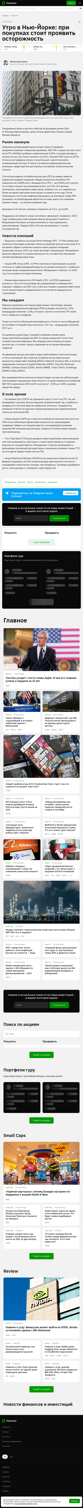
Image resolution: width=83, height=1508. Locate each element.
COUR (64, 875)
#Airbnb (21, 482)
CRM (46, 1356)
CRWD (59, 1356)
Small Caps (9, 926)
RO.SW (60, 834)
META (47, 1379)
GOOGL (54, 730)
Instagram (6, 1486)
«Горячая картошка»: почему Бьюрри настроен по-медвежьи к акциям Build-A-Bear (38, 1193)
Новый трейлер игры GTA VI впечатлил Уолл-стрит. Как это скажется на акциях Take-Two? (37, 785)
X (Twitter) (6, 1481)
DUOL (47, 875)
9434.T (66, 1356)
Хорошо (74, 1501)
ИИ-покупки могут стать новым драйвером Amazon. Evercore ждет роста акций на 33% (21, 805)
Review (8, 863)
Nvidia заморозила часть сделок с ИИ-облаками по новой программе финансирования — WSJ (19, 969)
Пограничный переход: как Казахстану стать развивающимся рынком (20, 1349)
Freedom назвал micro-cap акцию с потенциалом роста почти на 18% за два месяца (21, 1236)
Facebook (6, 1477)
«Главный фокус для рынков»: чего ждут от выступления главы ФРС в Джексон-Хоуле (61, 950)
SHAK (47, 1222)
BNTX (47, 834)
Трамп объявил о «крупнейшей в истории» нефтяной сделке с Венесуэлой (19, 722)
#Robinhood (40, 482)
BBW (8, 1199)
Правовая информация (11, 1441)
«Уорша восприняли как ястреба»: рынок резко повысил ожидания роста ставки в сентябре (58, 805)
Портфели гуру (19, 1070)
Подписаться (70, 493)
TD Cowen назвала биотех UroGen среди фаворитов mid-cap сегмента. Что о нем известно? (61, 1237)
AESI (22, 936)
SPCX (53, 1379)
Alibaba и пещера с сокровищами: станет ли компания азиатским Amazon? (22, 869)
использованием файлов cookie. (26, 1504)
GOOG (47, 730)
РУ (5, 1457)
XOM (20, 730)
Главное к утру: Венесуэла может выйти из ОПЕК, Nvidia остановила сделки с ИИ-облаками (41, 1328)
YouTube (5, 1472)
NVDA (8, 977)
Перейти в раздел (41, 1055)
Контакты (6, 1437)
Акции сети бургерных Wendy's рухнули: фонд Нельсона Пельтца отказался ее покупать (21, 1214)
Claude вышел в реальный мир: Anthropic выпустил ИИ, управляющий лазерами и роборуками (60, 969)
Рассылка (6, 1446)
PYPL (14, 1335)
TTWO (8, 790)
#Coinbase (52, 482)
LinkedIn (5, 1491)
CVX (7, 730)
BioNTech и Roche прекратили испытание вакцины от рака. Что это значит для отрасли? (60, 827)
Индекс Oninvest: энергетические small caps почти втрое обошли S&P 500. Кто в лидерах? (40, 931)
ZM (7, 1376)
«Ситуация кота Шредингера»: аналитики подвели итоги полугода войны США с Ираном (19, 828)
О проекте (6, 1427)
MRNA (53, 834)
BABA (8, 875)
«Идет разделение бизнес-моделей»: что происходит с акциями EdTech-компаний (60, 869)
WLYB (58, 875)
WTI (7, 936)
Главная (5, 16)
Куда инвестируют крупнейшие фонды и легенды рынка (32, 1076)
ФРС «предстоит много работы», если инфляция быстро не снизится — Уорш (20, 950)
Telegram (6, 1467)
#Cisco (30, 482)
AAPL (8, 686)
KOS (17, 936)
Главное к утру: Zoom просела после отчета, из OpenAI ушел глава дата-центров (21, 1370)
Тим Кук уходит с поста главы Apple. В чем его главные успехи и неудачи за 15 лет (41, 679)
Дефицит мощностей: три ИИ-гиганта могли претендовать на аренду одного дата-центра (61, 722)
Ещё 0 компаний (41, 542)
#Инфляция (10, 482)
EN (11, 1457)
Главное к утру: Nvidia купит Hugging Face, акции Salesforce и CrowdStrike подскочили (61, 1349)
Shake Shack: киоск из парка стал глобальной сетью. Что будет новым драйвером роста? (60, 1214)
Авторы (5, 1432)
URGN (47, 1246)
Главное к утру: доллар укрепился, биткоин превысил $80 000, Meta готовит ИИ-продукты (61, 1371)
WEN (8, 1222)
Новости (14, 16)
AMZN (8, 813)
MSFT (61, 730)
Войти (71, 3)
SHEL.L (13, 730)
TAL (52, 875)
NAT (12, 936)
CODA (8, 1243)
